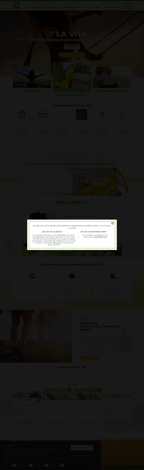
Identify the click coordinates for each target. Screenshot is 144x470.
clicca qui (56, 243)
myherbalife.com (100, 237)
